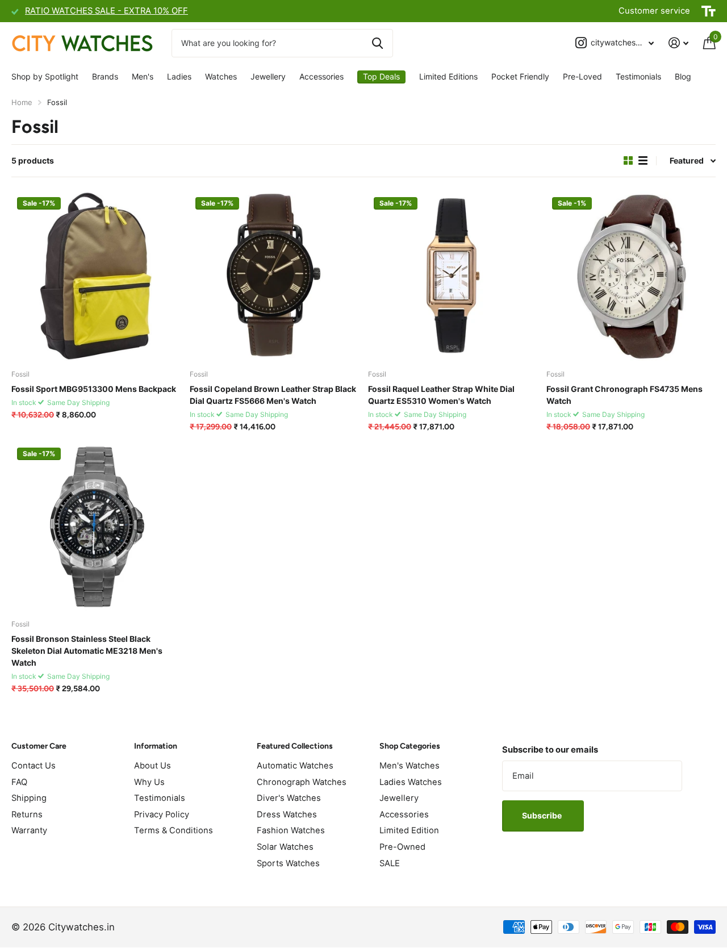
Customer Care (38, 746)
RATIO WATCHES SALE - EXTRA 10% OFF (106, 11)
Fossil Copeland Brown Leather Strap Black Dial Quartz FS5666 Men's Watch (273, 395)
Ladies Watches (410, 782)
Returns (27, 814)
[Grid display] (628, 160)
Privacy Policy (161, 814)
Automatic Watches (295, 766)
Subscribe (542, 815)
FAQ (19, 782)
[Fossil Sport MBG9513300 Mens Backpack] (96, 276)
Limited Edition (409, 830)
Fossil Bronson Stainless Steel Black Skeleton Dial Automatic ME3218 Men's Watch (86, 650)
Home (21, 102)
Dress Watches (287, 814)
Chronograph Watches (301, 782)
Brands (105, 76)
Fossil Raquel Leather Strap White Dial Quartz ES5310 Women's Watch (441, 395)
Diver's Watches (289, 798)
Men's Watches (409, 766)
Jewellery (268, 76)
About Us (152, 766)
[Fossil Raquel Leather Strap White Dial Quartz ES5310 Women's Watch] (452, 276)
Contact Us (33, 766)
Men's (142, 76)
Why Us (149, 782)
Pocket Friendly (520, 76)
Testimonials (638, 76)
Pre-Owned (402, 847)
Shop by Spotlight (44, 76)
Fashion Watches (291, 830)
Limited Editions (448, 76)
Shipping (29, 798)
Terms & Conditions (173, 830)
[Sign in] (678, 43)
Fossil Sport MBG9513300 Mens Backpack (93, 389)
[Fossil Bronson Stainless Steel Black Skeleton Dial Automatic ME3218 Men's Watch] (96, 526)
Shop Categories (409, 746)
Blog (683, 76)
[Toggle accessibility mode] (708, 11)
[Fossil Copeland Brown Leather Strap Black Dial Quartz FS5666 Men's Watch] (274, 276)
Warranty (29, 830)
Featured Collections (295, 746)
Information (155, 746)
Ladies (179, 76)
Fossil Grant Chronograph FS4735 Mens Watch (624, 395)
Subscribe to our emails (550, 750)
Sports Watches (288, 863)
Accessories (321, 76)
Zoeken (377, 43)
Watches (221, 76)
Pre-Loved (582, 76)
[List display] (642, 160)
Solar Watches (285, 847)
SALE (389, 863)
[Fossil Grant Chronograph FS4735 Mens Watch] (631, 276)
